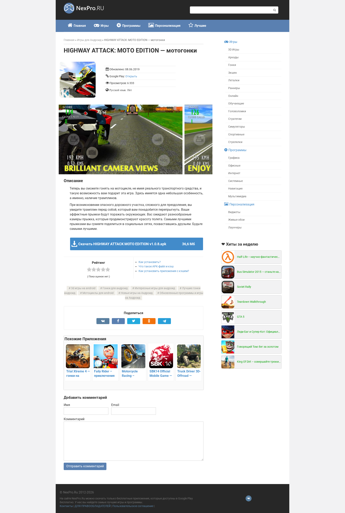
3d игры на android (83, 288)
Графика (234, 158)
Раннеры (234, 88)
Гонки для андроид (115, 288)
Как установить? (150, 262)
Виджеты (234, 212)
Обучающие (236, 103)
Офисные (234, 165)
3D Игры (233, 49)
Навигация (235, 188)
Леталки (233, 80)
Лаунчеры (235, 227)
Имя (67, 405)
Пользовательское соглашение (132, 506)
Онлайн (233, 96)
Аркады (233, 57)
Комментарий (74, 419)
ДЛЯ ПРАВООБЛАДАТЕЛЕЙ (93, 506)
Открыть (131, 76)
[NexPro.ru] (84, 15)
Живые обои (236, 219)
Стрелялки (235, 142)
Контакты (66, 506)
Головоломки (237, 111)
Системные (235, 181)
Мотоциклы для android (98, 293)
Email (115, 405)
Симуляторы (236, 126)
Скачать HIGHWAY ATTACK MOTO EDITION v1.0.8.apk (136, 244)
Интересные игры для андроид (155, 288)
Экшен (232, 72)
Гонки (232, 65)
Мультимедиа (237, 196)
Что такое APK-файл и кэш (156, 266)
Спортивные (236, 134)
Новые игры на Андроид (137, 293)
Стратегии (235, 119)
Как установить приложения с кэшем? (164, 271)
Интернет (234, 173)
